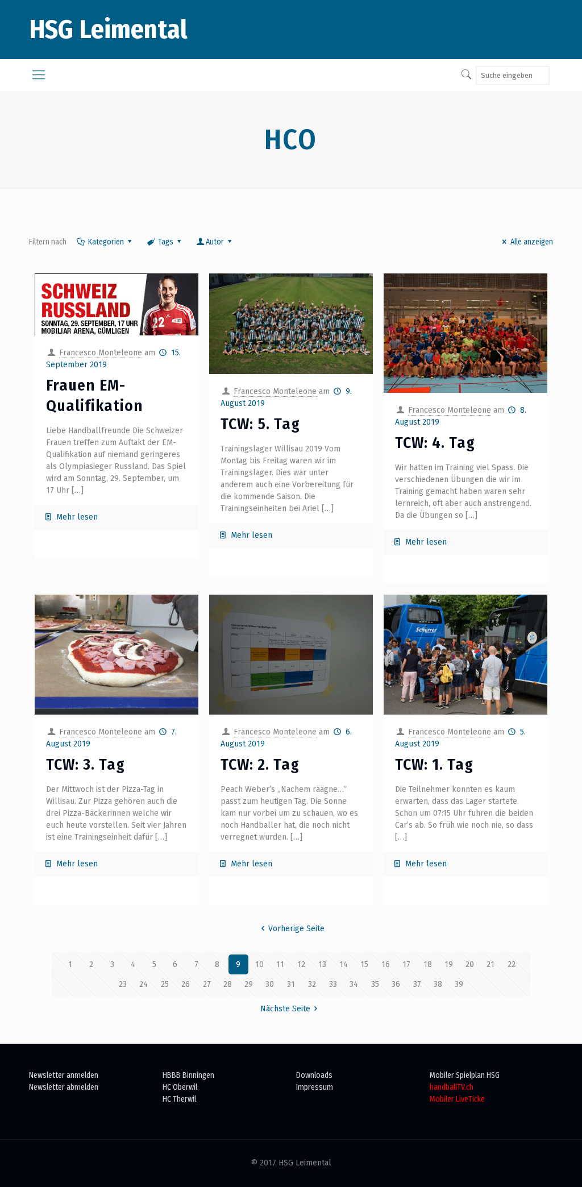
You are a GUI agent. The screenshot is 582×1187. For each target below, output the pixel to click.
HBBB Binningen (188, 1075)
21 (490, 964)
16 (385, 964)
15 (364, 964)
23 (123, 984)
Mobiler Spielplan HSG (465, 1075)
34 (354, 984)
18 (427, 964)
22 (512, 964)
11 (280, 964)
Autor (215, 242)
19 (448, 964)
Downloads (314, 1075)
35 (375, 984)
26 (185, 984)
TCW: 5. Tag (260, 423)
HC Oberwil (180, 1087)
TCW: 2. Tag (260, 764)
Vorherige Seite (296, 928)
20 (469, 964)
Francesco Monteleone (100, 353)
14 (343, 964)
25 (165, 984)
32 (312, 984)
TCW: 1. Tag (434, 764)
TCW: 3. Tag (85, 764)
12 (301, 964)
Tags (165, 242)
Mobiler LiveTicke (457, 1099)
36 (396, 984)
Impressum (314, 1087)
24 (143, 984)
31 (291, 984)
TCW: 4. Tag (435, 442)
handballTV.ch (451, 1087)
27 (207, 984)
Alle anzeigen (531, 242)
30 (269, 984)
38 (438, 984)
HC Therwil (179, 1099)
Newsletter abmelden (63, 1087)
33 (333, 984)
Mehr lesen (77, 517)
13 (322, 964)
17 (406, 964)
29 (248, 984)
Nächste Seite (285, 1009)
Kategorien (106, 242)
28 (227, 984)
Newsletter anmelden (63, 1075)
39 (459, 984)
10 (259, 964)
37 (417, 984)
